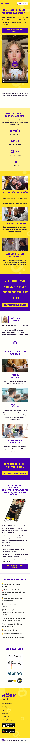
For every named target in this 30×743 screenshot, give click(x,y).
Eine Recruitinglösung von (12, 740)
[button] (13, 3)
